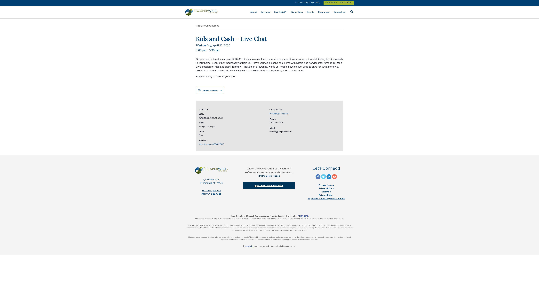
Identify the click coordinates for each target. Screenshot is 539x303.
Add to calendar (210, 90)
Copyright (249, 246)
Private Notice (326, 185)
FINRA (300, 216)
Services (265, 12)
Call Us (309, 2)
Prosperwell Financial (279, 113)
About (253, 12)
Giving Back (297, 12)
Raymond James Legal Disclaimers (326, 198)
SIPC (306, 216)
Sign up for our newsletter (269, 185)
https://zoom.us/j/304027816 (211, 144)
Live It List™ (280, 12)
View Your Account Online (338, 2)
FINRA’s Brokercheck (269, 176)
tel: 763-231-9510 (211, 190)
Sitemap (326, 191)
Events (310, 12)
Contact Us (339, 12)
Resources (323, 12)
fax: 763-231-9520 (211, 194)
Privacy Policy (326, 188)
